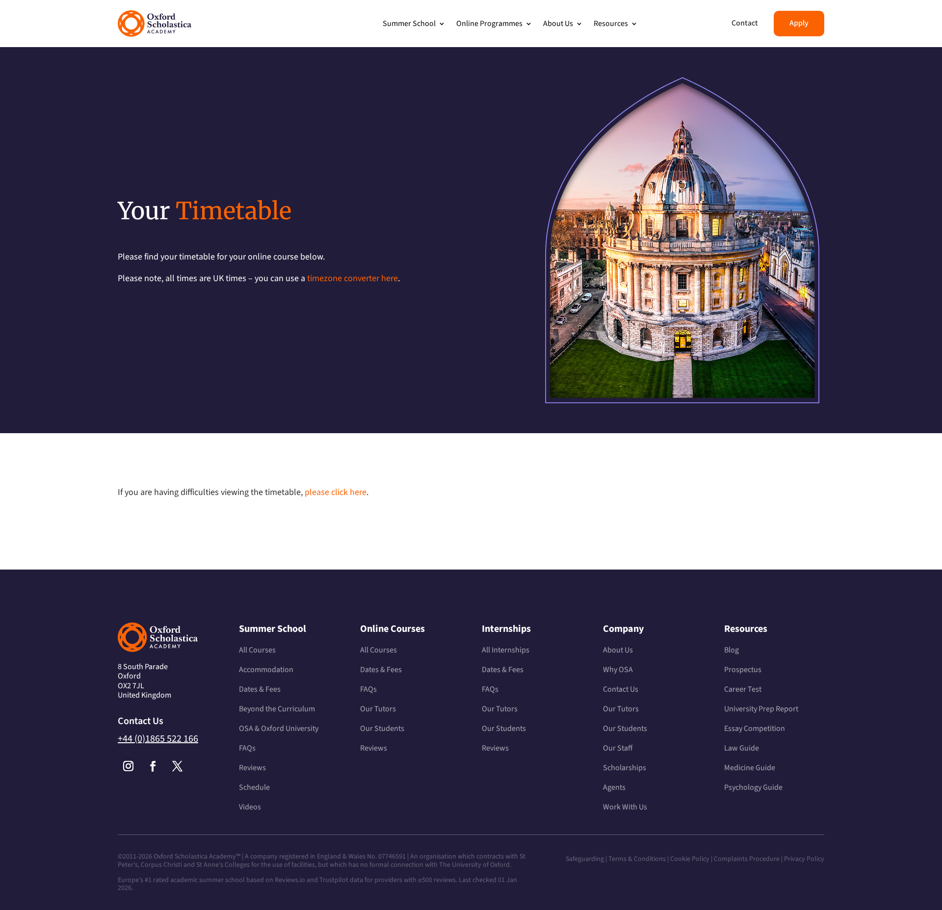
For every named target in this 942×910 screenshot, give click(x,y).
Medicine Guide (749, 767)
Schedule (254, 787)
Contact (745, 23)
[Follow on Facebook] (152, 766)
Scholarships (624, 767)
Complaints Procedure (747, 859)
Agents (614, 787)
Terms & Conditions (637, 859)
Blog (731, 650)
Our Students (382, 728)
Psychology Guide (753, 787)
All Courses (257, 650)
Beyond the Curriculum (277, 708)
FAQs (247, 748)
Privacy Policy (804, 859)
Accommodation (266, 669)
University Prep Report (761, 708)
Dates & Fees (260, 689)
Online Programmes (489, 23)
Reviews (252, 767)
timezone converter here (352, 278)
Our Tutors (378, 708)
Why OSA (618, 669)
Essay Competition (754, 728)
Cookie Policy (689, 859)
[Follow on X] (177, 766)
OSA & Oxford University (278, 728)
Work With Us (625, 807)
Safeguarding (585, 859)
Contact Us (620, 689)
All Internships (505, 650)
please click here (335, 492)
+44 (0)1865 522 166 (158, 739)
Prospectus (742, 669)
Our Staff (617, 748)
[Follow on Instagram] (128, 766)
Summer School (409, 23)
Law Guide (741, 748)
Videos (250, 807)
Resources (611, 23)
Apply (799, 23)
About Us (558, 23)
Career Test (742, 689)
